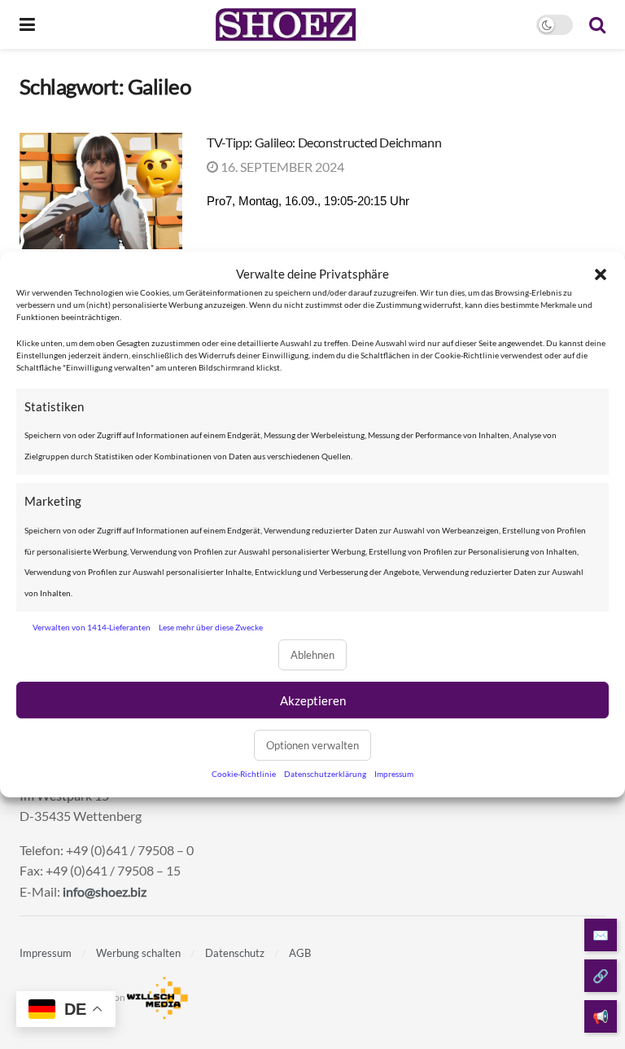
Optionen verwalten (312, 745)
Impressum (393, 774)
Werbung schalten (138, 952)
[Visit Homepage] (285, 24)
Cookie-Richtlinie (244, 774)
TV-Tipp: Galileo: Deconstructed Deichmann (324, 142)
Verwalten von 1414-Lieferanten (92, 627)
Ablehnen (312, 654)
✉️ (600, 934)
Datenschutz (234, 952)
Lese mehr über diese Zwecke (211, 627)
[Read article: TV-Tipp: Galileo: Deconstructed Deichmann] (101, 191)
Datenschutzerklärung (325, 774)
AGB (300, 952)
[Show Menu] (27, 24)
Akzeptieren (313, 700)
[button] (600, 274)
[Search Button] (597, 24)
